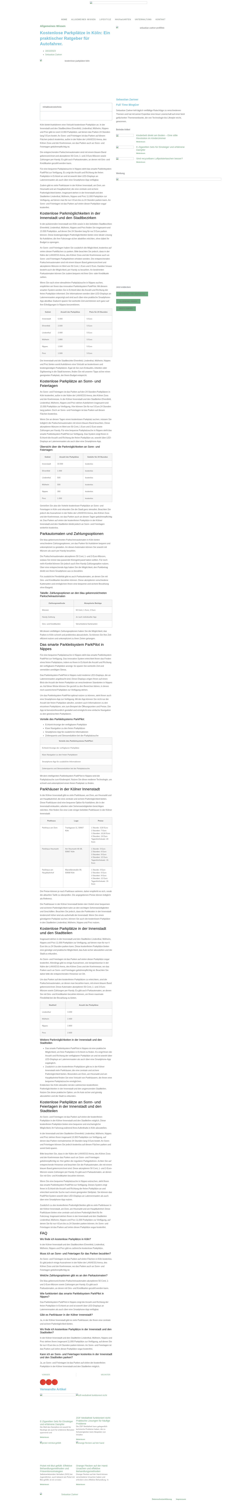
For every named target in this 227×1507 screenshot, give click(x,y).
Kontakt (161, 19)
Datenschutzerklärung (162, 1499)
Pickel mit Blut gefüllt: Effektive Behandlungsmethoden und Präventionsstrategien (56, 1468)
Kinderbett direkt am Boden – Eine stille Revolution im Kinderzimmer (157, 137)
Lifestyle (105, 19)
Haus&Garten (123, 19)
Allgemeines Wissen (83, 19)
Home (64, 19)
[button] (43, 1382)
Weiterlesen (44, 1437)
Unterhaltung (143, 19)
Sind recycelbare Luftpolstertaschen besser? (159, 158)
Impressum (181, 1499)
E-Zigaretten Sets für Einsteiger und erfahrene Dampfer (56, 1423)
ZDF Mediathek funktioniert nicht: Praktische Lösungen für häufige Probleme (93, 1421)
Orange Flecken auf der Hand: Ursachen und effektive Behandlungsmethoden (92, 1468)
